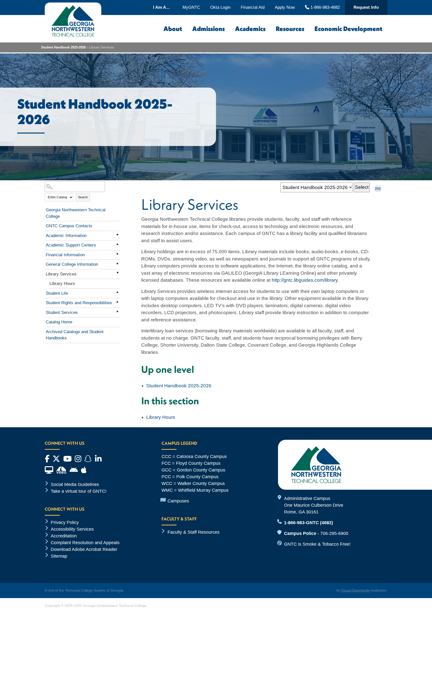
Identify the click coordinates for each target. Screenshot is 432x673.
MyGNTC (191, 7)
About (173, 29)
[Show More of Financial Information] (117, 253)
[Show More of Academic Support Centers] (117, 244)
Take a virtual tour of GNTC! (78, 491)
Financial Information (65, 254)
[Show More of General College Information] (117, 263)
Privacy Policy (65, 522)
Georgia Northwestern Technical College (76, 213)
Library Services (61, 274)
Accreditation (64, 535)
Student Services (62, 312)
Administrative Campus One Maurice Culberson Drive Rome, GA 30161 (313, 505)
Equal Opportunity (356, 590)
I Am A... (161, 7)
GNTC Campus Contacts (69, 226)
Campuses (178, 500)
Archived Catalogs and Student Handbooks (75, 335)
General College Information (72, 264)
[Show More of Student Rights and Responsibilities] (117, 301)
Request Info (366, 7)
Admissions (208, 29)
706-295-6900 (334, 533)
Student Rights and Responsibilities (79, 302)
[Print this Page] (378, 189)
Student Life (57, 293)
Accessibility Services (72, 529)
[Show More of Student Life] (117, 292)
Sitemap (59, 556)
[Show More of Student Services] (117, 311)
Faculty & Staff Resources (194, 532)
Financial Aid (252, 7)
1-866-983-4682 (324, 7)
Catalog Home (59, 322)
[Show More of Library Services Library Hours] (117, 273)
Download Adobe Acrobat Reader (84, 549)
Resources (290, 29)
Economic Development (348, 29)
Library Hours (62, 283)
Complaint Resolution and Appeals (85, 542)
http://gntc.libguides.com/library (305, 280)
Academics (250, 29)
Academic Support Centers (71, 245)
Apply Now (285, 7)
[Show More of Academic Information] (117, 234)
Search (83, 197)
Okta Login (220, 7)
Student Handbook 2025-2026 (63, 47)
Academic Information (66, 235)
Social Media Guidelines (75, 484)
